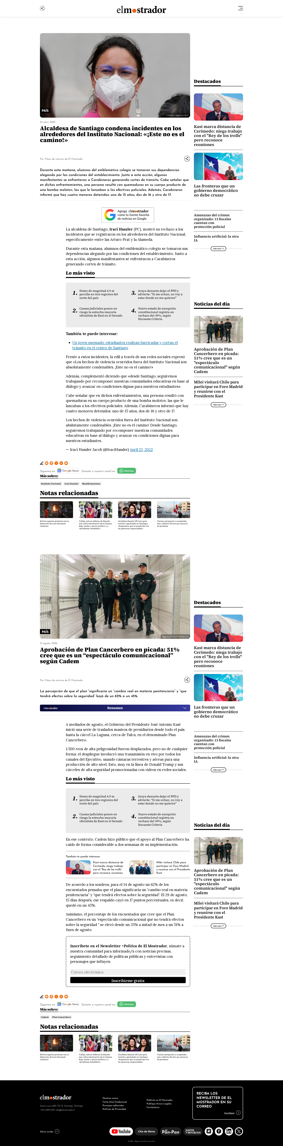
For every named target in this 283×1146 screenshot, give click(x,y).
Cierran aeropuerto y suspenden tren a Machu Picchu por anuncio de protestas (172, 523)
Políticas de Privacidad (114, 1108)
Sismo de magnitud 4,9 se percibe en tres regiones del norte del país (98, 294)
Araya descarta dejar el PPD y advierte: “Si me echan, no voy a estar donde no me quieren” (160, 294)
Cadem (45, 1017)
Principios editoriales (113, 1105)
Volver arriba (46, 1131)
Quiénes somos (110, 1097)
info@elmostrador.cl (65, 1109)
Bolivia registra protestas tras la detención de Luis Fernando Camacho (54, 523)
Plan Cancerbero (61, 1017)
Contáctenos (153, 1106)
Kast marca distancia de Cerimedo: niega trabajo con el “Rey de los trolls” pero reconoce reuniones (108, 867)
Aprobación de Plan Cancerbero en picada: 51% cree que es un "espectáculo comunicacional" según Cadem (217, 360)
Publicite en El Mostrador (160, 1099)
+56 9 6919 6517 (47, 1109)
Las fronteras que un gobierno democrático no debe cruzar (216, 190)
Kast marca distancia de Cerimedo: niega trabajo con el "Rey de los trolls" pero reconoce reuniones (218, 135)
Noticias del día (212, 304)
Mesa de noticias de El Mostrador (64, 158)
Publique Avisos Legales (159, 1103)
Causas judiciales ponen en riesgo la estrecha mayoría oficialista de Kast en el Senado (100, 312)
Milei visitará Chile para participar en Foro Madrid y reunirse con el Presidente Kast (218, 389)
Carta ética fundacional (115, 1101)
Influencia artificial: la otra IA (216, 238)
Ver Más (217, 248)
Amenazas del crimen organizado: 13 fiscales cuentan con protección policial (212, 221)
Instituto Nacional (51, 483)
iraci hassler (72, 483)
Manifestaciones (91, 483)
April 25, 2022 (141, 449)
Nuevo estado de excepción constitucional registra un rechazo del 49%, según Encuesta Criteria (157, 314)
